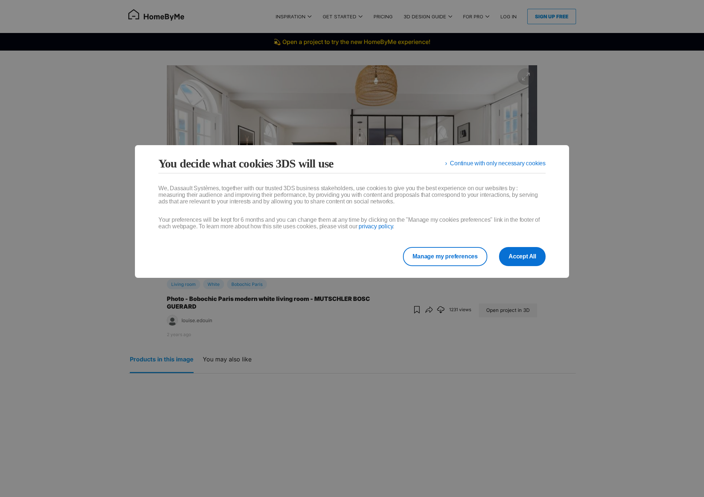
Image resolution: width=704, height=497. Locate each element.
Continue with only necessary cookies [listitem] (498, 163)
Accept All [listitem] (522, 256)
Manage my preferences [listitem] (445, 256)
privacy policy (376, 226)
